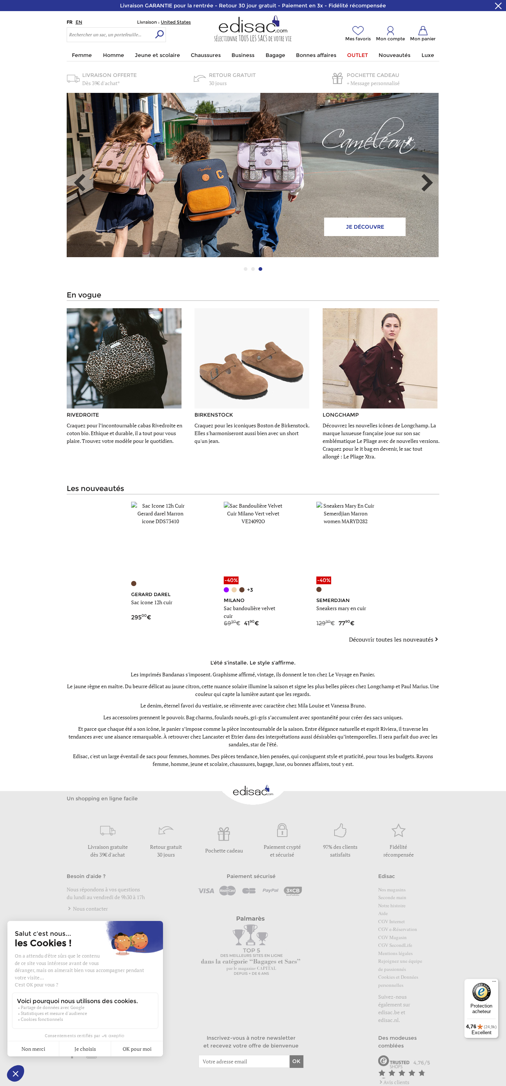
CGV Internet (391, 921)
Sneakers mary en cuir (341, 608)
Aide (383, 913)
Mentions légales (395, 953)
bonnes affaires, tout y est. (324, 763)
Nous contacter (90, 908)
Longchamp (381, 686)
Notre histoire (392, 905)
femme (161, 763)
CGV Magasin (392, 937)
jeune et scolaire (208, 763)
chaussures (242, 763)
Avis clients (396, 1082)
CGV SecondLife (395, 945)
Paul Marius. (415, 686)
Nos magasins (392, 889)
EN (79, 22)
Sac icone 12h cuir (151, 602)
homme (179, 763)
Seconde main (392, 897)
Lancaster (213, 736)
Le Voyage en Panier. (352, 674)
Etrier (237, 736)
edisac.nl (388, 1019)
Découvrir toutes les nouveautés (391, 639)
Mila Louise (311, 705)
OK (296, 1061)
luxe (280, 763)
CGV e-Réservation (397, 929)
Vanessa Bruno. (348, 705)
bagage (265, 763)
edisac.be (389, 1012)
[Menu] (494, 983)
